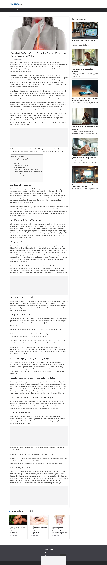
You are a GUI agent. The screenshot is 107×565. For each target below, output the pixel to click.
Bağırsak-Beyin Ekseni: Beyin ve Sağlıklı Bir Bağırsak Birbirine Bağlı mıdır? (60, 530)
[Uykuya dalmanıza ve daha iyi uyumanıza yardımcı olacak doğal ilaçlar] (39, 516)
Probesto (14, 59)
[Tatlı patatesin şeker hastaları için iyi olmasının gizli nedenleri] (18, 516)
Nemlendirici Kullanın (20, 176)
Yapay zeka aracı (38, 10)
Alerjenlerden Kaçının (20, 167)
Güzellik (18, 10)
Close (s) (63, 554)
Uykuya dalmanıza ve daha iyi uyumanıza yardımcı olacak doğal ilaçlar (39, 530)
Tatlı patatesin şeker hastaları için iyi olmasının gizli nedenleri (17, 530)
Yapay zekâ (27, 10)
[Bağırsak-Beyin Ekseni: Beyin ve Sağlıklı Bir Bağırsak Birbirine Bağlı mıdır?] (60, 516)
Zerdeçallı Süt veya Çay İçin (22, 159)
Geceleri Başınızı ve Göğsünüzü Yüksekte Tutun (28, 171)
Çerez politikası (49, 549)
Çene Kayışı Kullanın (19, 178)
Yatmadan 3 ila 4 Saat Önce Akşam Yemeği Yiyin (28, 174)
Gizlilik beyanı (49, 552)
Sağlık (12, 10)
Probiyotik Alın (18, 163)
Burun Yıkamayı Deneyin (21, 165)
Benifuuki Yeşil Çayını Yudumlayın (23, 161)
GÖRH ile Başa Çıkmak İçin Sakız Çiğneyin (26, 169)
